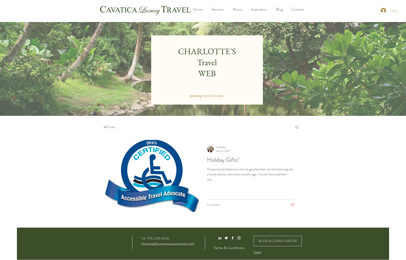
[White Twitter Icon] (226, 238)
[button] (206, 95)
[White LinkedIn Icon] (220, 238)
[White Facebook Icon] (232, 238)
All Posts (109, 127)
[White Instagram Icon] (239, 238)
